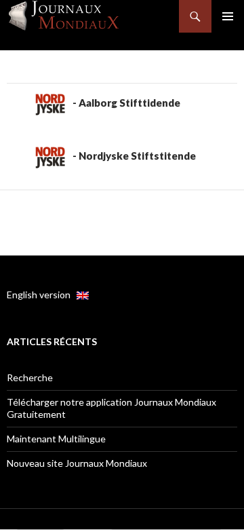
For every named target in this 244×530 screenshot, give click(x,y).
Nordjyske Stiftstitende (137, 155)
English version (42, 294)
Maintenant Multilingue (56, 438)
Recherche (30, 377)
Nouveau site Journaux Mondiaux (77, 463)
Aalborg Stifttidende (129, 102)
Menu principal (227, 16)
